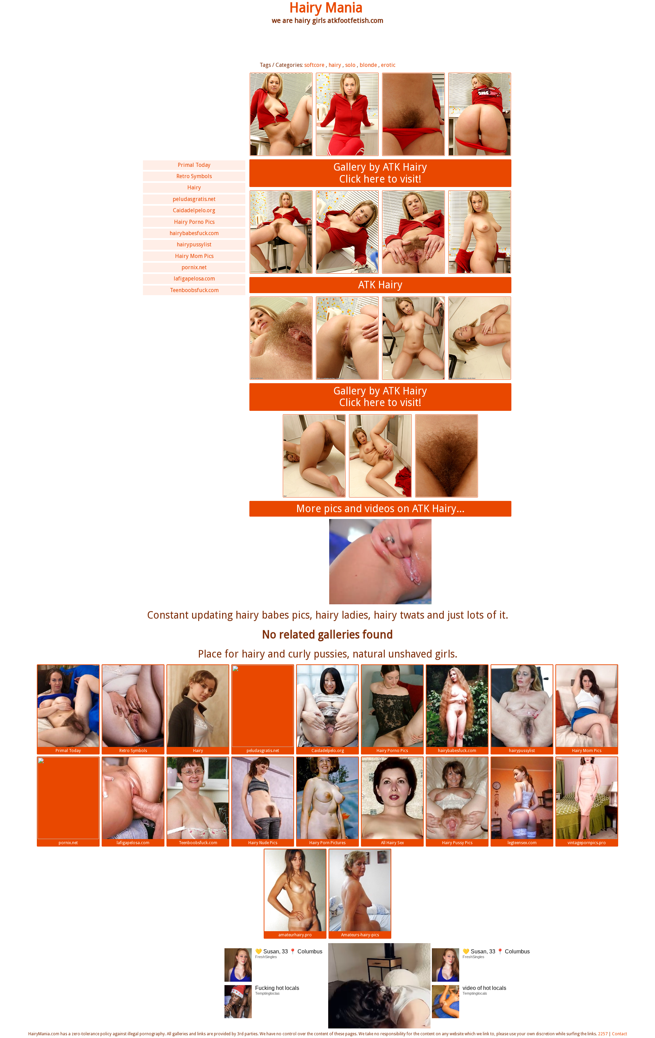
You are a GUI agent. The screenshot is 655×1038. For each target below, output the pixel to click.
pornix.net (194, 267)
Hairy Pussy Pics (457, 842)
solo (350, 65)
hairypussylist (194, 244)
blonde (368, 65)
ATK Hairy (380, 285)
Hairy (194, 187)
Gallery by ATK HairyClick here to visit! (380, 173)
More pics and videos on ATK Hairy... (380, 509)
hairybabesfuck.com (194, 233)
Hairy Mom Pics (194, 256)
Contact (619, 1034)
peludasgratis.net (194, 199)
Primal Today (194, 165)
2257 (603, 1034)
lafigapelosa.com (194, 278)
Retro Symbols (194, 176)
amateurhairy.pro (295, 935)
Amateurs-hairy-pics (360, 935)
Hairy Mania (326, 7)
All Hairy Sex (392, 842)
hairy (335, 65)
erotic (388, 65)
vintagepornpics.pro (587, 842)
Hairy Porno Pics (194, 222)
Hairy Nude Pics (262, 842)
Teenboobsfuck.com (194, 290)
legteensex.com (522, 842)
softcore (314, 65)
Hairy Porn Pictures (327, 842)
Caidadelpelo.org (194, 210)
